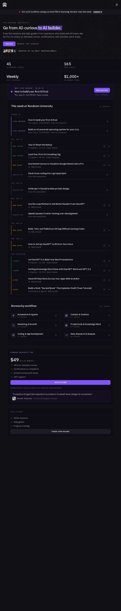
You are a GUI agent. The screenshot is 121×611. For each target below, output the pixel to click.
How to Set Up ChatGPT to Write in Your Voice (50, 244)
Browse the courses (28, 44)
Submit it (97, 11)
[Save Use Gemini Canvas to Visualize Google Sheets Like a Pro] (104, 165)
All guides (105, 306)
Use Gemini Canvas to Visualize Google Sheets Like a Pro (56, 163)
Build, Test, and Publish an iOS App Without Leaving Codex (56, 228)
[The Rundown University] (4, 4)
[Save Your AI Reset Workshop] (104, 146)
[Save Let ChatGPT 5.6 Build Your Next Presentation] (104, 261)
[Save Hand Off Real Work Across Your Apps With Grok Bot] (104, 280)
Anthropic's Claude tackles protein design (48, 188)
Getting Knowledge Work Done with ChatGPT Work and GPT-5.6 (59, 269)
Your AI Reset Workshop (40, 144)
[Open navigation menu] (117, 5)
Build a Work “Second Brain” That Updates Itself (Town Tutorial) (60, 288)
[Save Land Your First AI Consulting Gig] (104, 156)
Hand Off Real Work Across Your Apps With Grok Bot (53, 278)
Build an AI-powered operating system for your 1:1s (53, 129)
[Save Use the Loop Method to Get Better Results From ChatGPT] (104, 205)
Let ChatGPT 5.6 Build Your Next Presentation (50, 259)
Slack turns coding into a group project (47, 173)
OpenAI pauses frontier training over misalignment (53, 213)
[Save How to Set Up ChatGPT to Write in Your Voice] (104, 245)
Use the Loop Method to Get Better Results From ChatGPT (56, 203)
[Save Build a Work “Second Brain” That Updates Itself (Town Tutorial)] (104, 289)
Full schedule (102, 95)
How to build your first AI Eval (31, 91)
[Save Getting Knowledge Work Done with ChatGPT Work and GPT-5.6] (104, 270)
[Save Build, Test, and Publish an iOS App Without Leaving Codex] (104, 230)
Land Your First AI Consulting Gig (44, 154)
